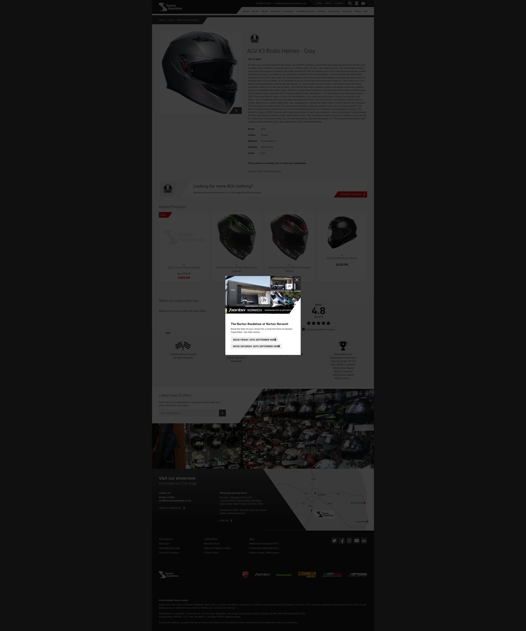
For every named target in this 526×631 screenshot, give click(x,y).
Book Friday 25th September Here (254, 339)
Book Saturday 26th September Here (256, 346)
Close (297, 280)
